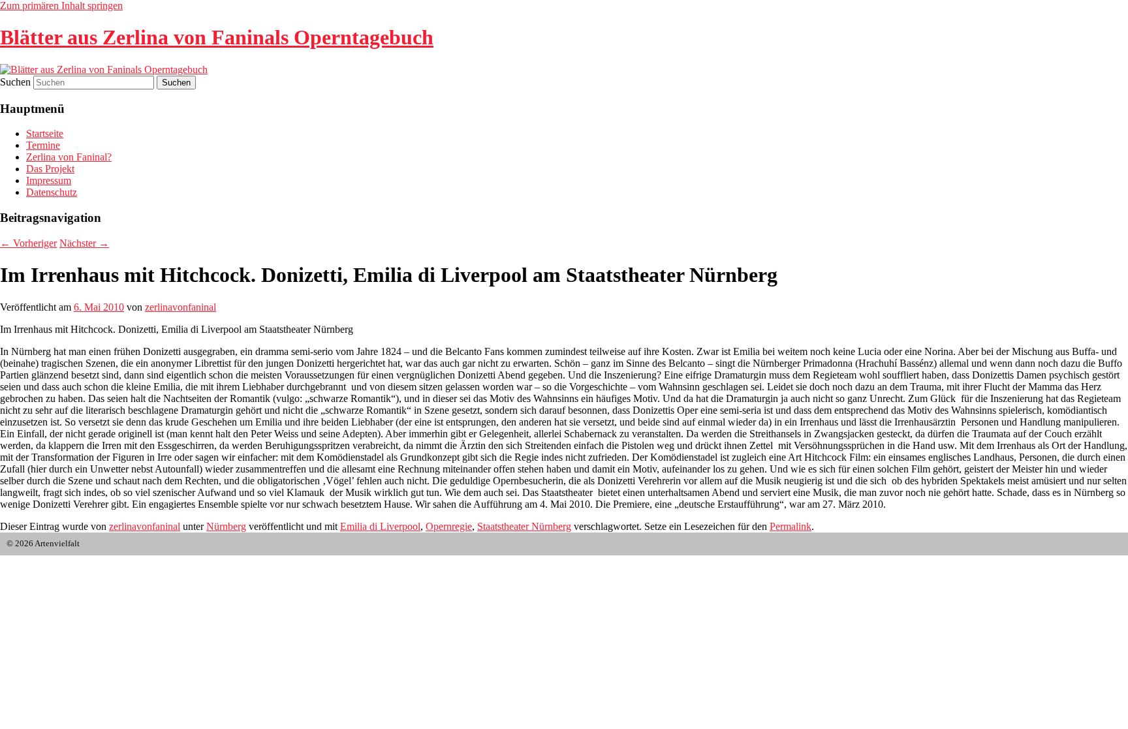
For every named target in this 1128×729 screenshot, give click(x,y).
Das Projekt (50, 168)
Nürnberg (226, 526)
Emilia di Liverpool (380, 526)
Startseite (44, 133)
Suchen (15, 81)
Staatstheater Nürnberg (524, 526)
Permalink (790, 526)
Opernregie (449, 526)
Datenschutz (51, 192)
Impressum (48, 180)
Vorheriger (28, 243)
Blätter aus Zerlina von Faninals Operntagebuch (216, 37)
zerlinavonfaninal (180, 307)
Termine (43, 145)
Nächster (84, 243)
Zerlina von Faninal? (69, 157)
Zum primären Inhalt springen (61, 5)
